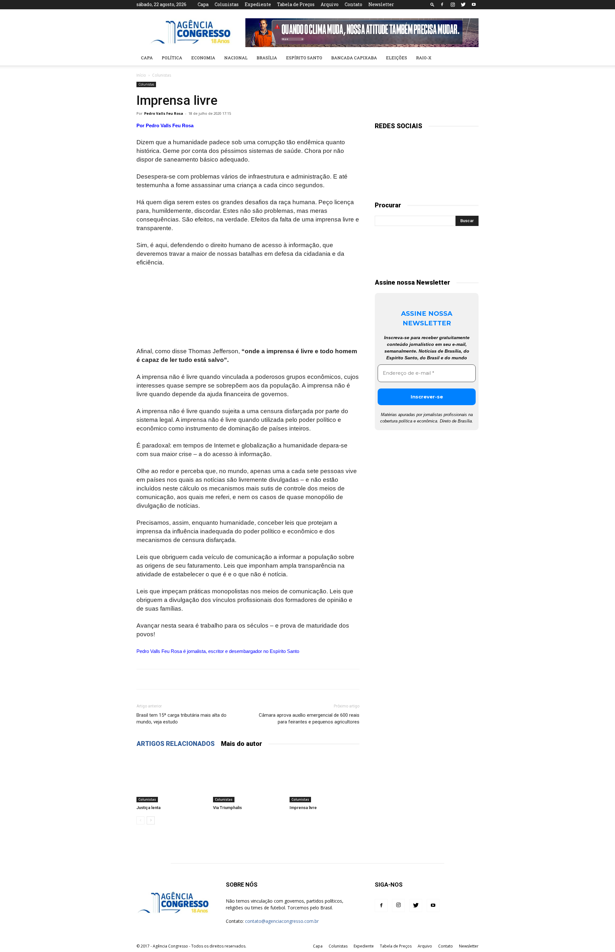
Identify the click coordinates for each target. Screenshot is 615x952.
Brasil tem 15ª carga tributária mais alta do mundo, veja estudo (181, 718)
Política (172, 58)
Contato (353, 4)
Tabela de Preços (296, 4)
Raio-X (423, 58)
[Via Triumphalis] (248, 778)
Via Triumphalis (227, 807)
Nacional (236, 58)
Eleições (396, 58)
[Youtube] (474, 4)
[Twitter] (463, 4)
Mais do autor (241, 743)
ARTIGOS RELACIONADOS (175, 743)
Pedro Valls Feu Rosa (163, 113)
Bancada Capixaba (354, 58)
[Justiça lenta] (171, 778)
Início (141, 75)
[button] (432, 4)
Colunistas (227, 4)
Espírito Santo (304, 58)
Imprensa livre (303, 807)
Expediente (258, 4)
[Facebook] (442, 4)
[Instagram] (452, 4)
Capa (203, 4)
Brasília (267, 58)
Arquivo (330, 4)
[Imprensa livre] (324, 778)
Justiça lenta (148, 807)
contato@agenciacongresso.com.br (282, 921)
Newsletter (381, 4)
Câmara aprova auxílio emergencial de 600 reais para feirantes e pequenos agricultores (309, 718)
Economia (203, 58)
